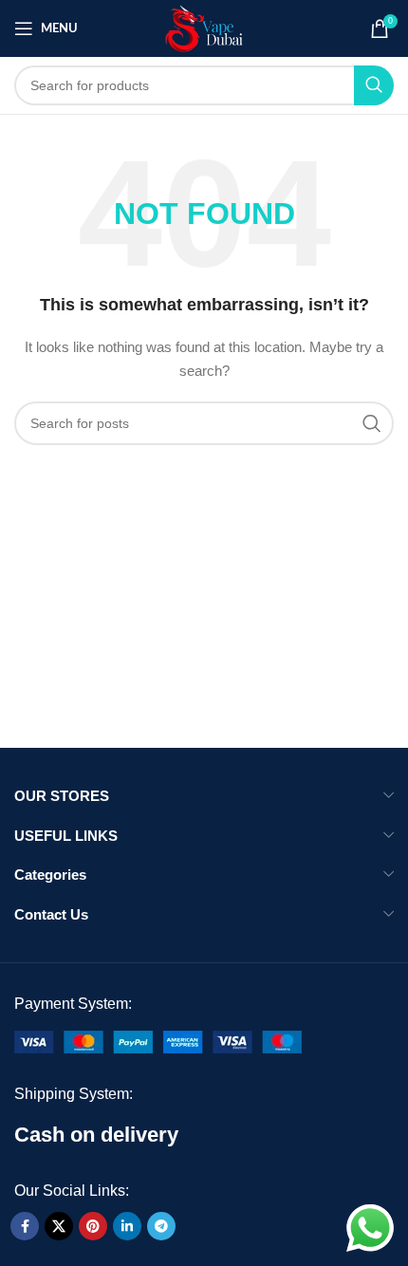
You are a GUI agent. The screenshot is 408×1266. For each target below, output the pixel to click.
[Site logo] (204, 27)
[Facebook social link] (24, 1226)
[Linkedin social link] (127, 1226)
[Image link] (158, 1041)
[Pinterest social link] (93, 1226)
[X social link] (59, 1226)
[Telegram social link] (161, 1226)
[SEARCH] (374, 85)
